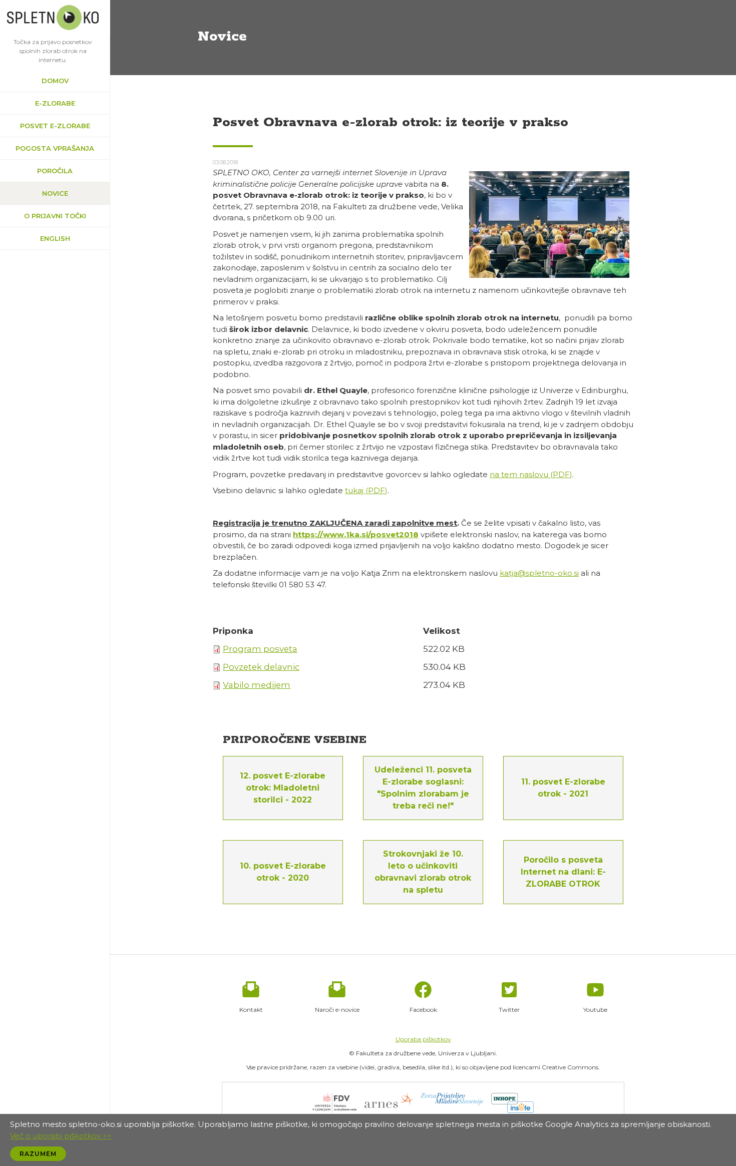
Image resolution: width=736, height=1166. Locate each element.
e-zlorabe (55, 103)
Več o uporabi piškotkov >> (61, 1135)
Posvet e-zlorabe (55, 126)
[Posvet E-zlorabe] (549, 224)
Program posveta (260, 649)
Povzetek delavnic (261, 667)
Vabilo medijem (256, 685)
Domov (55, 81)
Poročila (55, 171)
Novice (55, 193)
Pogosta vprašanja (55, 148)
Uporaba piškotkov (423, 1039)
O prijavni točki (55, 216)
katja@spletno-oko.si (539, 573)
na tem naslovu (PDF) (531, 474)
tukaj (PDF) (366, 490)
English (55, 238)
